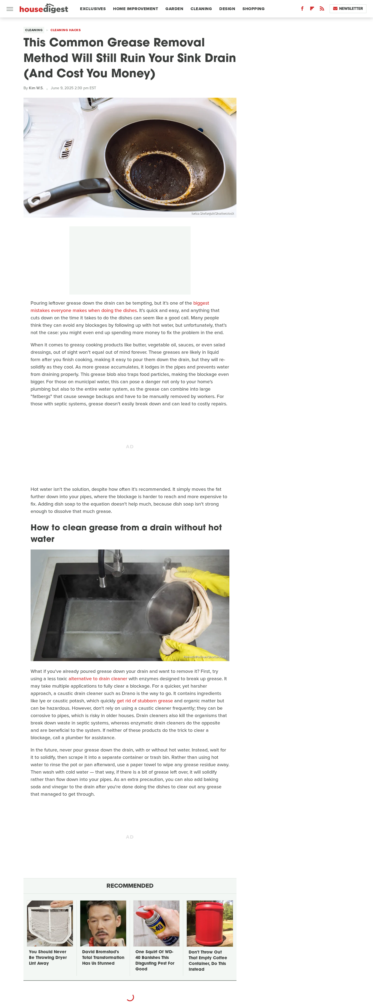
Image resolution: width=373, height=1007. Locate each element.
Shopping (253, 9)
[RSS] (322, 10)
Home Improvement (135, 9)
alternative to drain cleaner (98, 678)
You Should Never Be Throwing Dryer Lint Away (48, 958)
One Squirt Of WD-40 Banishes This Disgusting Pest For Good (154, 961)
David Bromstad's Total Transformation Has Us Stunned (103, 958)
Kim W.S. (36, 88)
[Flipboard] (312, 10)
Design (227, 9)
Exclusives (93, 9)
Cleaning (201, 9)
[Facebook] (302, 10)
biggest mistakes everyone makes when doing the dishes (120, 306)
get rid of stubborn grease (145, 700)
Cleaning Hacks (66, 30)
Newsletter (351, 8)
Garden (174, 9)
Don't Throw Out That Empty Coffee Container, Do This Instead (208, 961)
